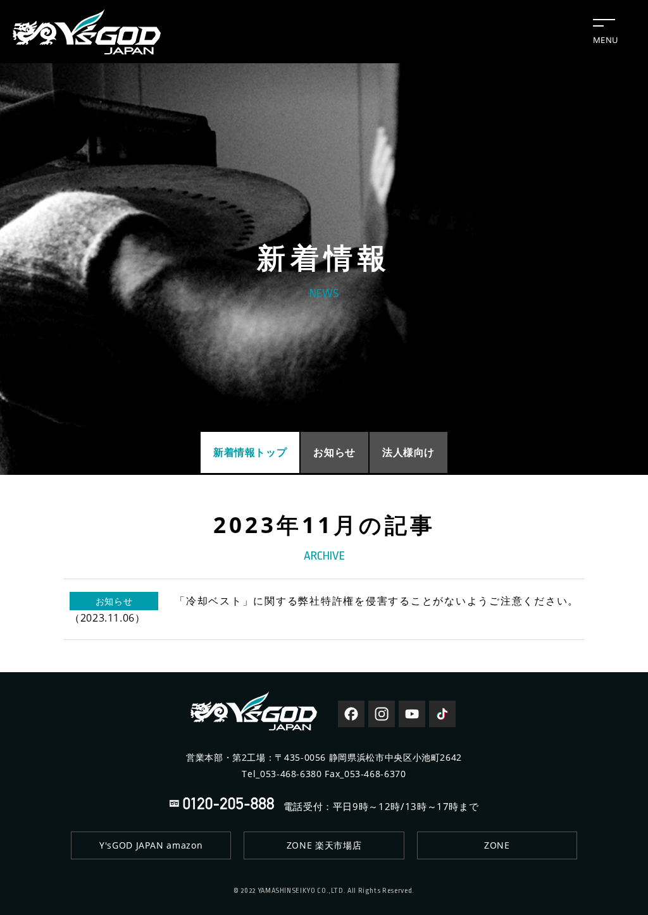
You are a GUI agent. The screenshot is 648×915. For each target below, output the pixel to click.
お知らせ (334, 452)
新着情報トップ (250, 452)
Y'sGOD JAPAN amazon (150, 845)
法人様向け (408, 452)
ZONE (497, 845)
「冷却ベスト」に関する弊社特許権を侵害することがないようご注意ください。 (324, 609)
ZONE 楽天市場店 (324, 845)
